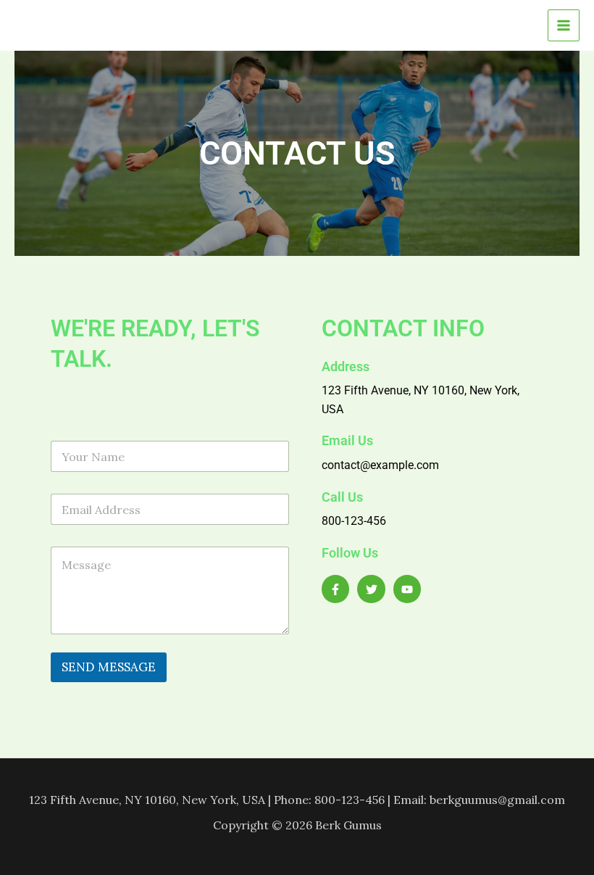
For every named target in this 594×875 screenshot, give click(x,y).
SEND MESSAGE (109, 667)
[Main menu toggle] (564, 25)
